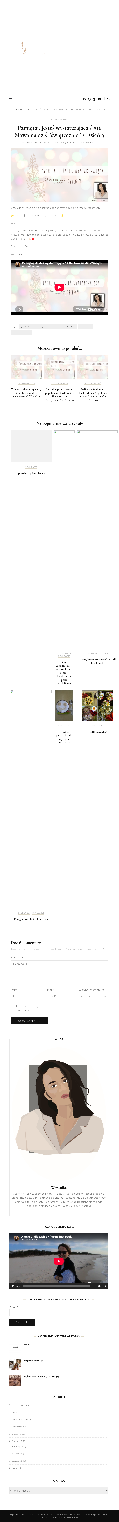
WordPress (72, 1517)
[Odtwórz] (13, 1286)
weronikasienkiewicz (21, 333)
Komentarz (17, 957)
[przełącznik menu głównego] (11, 99)
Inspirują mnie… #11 (34, 1360)
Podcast (16, 1412)
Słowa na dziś (59, 120)
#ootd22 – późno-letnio (31, 473)
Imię (14, 990)
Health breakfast (97, 732)
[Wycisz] (99, 1286)
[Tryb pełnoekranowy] (104, 1286)
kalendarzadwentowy (66, 327)
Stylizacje (31, 467)
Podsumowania (20, 1419)
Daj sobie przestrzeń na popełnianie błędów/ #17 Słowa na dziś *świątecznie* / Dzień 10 (59, 395)
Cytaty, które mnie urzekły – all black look (97, 661)
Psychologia (64, 653)
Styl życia (24, 913)
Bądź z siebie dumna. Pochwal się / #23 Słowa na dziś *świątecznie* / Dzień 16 (93, 395)
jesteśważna (26, 327)
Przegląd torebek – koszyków (31, 919)
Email (13, 1307)
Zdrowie (18, 1453)
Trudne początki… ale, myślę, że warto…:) (64, 737)
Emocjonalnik (19, 1405)
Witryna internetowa (91, 990)
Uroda (15, 1468)
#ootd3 (27, 1344)
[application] (58, 1261)
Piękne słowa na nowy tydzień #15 (41, 1376)
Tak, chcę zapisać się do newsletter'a (24, 1008)
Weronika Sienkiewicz (37, 142)
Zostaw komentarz (89, 142)
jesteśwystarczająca (44, 327)
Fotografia (19, 1446)
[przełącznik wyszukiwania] (108, 99)
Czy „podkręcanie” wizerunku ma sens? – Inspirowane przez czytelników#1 (64, 672)
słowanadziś (85, 327)
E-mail (49, 990)
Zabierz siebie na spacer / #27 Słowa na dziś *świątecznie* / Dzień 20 (26, 393)
